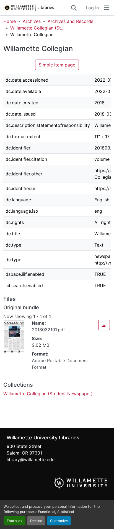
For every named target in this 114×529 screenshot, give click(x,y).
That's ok (14, 521)
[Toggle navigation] (106, 7)
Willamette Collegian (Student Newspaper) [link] (38, 28)
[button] (36, 7)
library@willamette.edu (31, 459)
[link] (104, 325)
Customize (59, 521)
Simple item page (57, 65)
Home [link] (9, 21)
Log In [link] (92, 7)
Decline (36, 521)
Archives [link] (32, 21)
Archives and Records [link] (70, 21)
